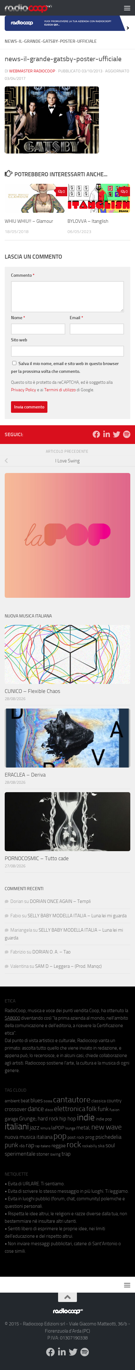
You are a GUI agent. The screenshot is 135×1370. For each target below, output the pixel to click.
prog (89, 1137)
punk (11, 1145)
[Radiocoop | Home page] (36, 7)
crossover (16, 1109)
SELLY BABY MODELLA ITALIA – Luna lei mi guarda (77, 916)
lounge (70, 1128)
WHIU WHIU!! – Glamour (29, 221)
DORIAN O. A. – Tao (51, 952)
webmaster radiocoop (32, 71)
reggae (58, 1145)
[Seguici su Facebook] (96, 434)
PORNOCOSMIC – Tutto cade (37, 858)
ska (101, 1145)
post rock (76, 1137)
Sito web (19, 340)
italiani (17, 1126)
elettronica (69, 1108)
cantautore (71, 1099)
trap (66, 1154)
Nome (18, 317)
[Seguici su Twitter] (116, 434)
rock (74, 1144)
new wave (106, 1127)
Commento (23, 275)
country (114, 1101)
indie (86, 1117)
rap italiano (43, 1146)
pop (60, 1136)
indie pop (104, 1119)
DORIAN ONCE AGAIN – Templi (60, 901)
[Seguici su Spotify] (126, 434)
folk (91, 1109)
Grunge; (28, 1119)
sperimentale (20, 1153)
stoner (42, 1154)
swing (55, 1154)
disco (49, 1110)
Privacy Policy (23, 389)
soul (110, 1145)
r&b (22, 1145)
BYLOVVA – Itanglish (88, 221)
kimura (45, 1128)
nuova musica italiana (28, 1137)
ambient (12, 1101)
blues (36, 1100)
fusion (114, 1109)
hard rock (48, 1119)
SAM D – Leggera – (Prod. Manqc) (68, 966)
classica (98, 1101)
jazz (35, 1127)
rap (30, 1145)
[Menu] (127, 8)
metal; (83, 1128)
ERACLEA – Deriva (25, 775)
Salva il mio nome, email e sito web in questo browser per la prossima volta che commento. (65, 367)
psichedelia (108, 1137)
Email (76, 317)
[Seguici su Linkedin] (106, 434)
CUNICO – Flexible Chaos (32, 691)
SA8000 (12, 1018)
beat (25, 1101)
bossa (48, 1101)
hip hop (67, 1118)
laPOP (57, 1128)
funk (103, 1109)
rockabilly (89, 1146)
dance (36, 1109)
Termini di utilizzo (60, 389)
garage (11, 1119)
